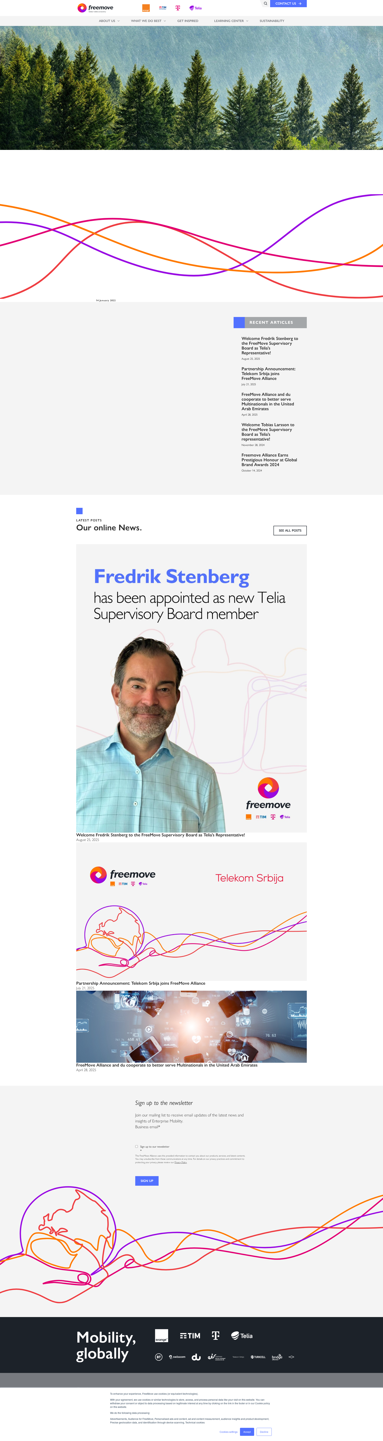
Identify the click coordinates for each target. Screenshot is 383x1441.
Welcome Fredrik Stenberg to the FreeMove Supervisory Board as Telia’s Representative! (270, 346)
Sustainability (272, 21)
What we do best (146, 21)
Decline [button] (264, 1431)
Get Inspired (187, 21)
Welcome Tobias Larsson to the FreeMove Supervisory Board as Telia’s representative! (268, 432)
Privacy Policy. (181, 1162)
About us (107, 21)
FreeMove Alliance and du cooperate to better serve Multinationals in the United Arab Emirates (268, 401)
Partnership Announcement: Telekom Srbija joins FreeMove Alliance (268, 373)
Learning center (229, 21)
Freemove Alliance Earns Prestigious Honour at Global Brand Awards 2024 (269, 459)
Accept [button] (247, 1431)
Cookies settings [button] (229, 1431)
